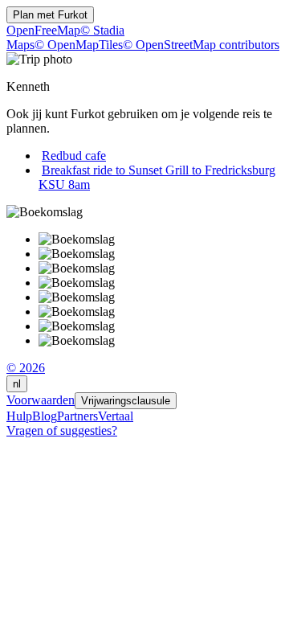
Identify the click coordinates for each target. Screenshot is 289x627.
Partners (77, 416)
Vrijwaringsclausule (125, 401)
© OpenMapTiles (79, 44)
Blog (44, 416)
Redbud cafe (74, 155)
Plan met (50, 15)
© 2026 (25, 368)
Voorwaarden (40, 400)
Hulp (19, 416)
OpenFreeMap (43, 30)
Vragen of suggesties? (61, 430)
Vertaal (115, 416)
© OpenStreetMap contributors (201, 44)
